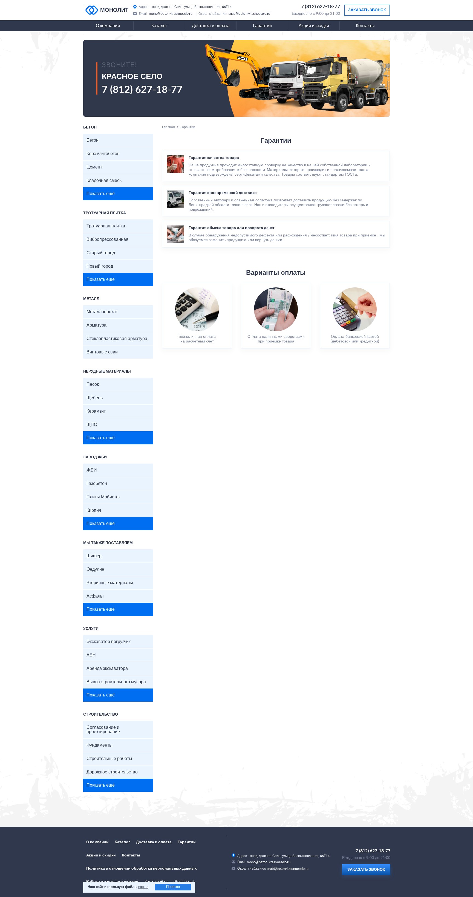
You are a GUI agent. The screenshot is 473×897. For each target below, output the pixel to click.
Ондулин (95, 569)
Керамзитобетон (103, 154)
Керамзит (96, 411)
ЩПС (91, 424)
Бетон (92, 140)
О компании (108, 26)
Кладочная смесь (104, 180)
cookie (143, 887)
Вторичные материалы (109, 583)
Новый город (99, 266)
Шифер (94, 556)
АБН (91, 655)
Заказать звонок (367, 10)
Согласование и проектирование (103, 729)
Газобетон (96, 483)
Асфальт (95, 596)
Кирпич (93, 510)
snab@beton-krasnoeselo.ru (249, 14)
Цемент (94, 167)
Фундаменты (99, 745)
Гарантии (262, 26)
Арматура (96, 325)
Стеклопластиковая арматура (116, 338)
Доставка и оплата (211, 26)
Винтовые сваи (102, 352)
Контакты (365, 26)
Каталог (159, 26)
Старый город (100, 253)
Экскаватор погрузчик (108, 641)
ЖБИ (91, 470)
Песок (92, 384)
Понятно (173, 887)
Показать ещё (100, 194)
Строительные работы (109, 758)
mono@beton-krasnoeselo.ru (170, 14)
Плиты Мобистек (103, 497)
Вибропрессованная (107, 239)
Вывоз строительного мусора (116, 682)
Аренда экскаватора (107, 668)
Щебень (94, 398)
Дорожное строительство (112, 772)
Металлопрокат (102, 312)
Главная (168, 127)
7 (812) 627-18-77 (320, 6)
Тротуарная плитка (105, 226)
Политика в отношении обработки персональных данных (141, 868)
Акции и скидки (314, 26)
